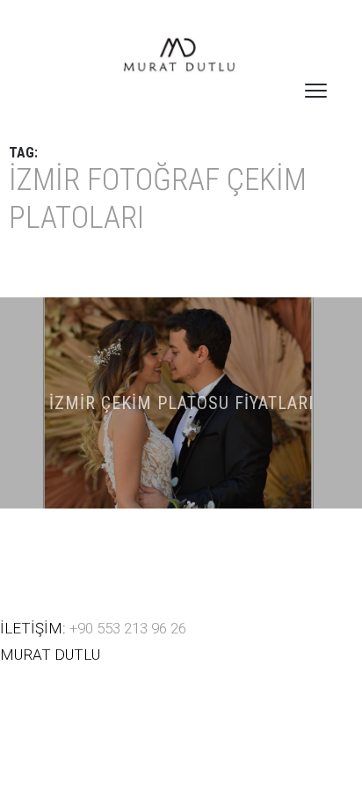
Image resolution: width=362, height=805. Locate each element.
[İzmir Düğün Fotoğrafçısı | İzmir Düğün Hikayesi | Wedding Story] (181, 57)
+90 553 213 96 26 (127, 628)
